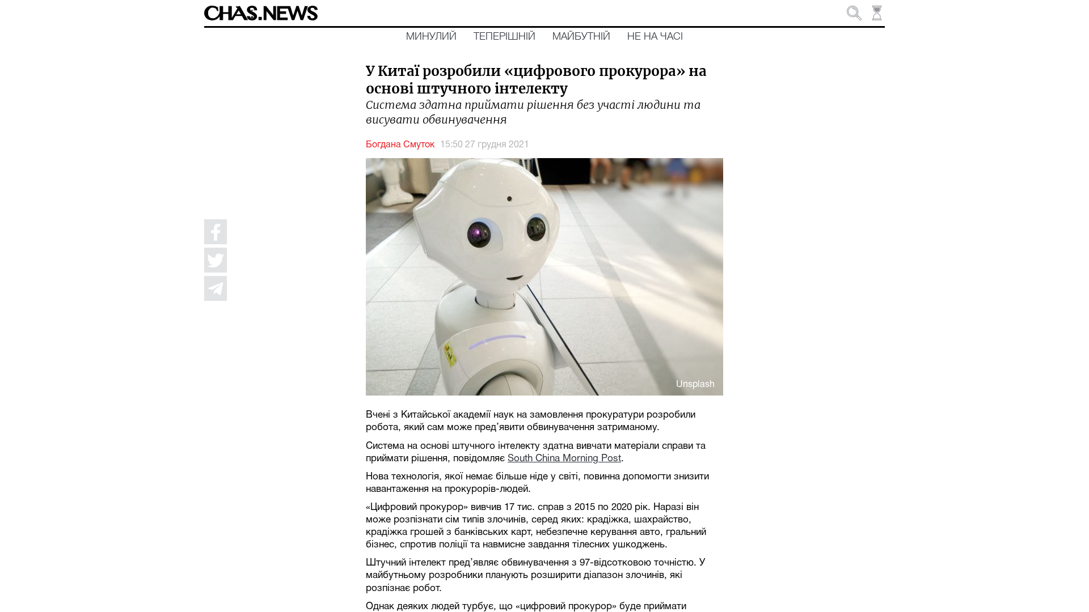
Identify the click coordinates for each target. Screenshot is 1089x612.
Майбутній (581, 36)
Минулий (431, 36)
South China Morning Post (564, 458)
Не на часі (655, 36)
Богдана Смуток (400, 145)
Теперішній (504, 36)
